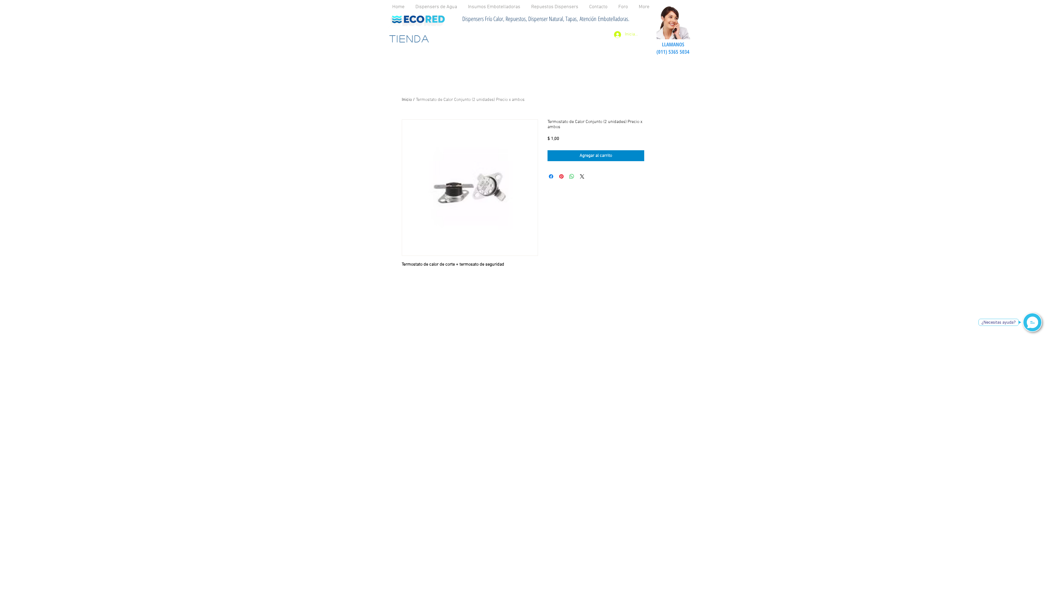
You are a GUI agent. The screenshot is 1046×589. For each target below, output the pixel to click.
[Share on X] (582, 176)
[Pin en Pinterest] (561, 176)
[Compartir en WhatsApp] (571, 176)
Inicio (407, 100)
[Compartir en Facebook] (551, 176)
